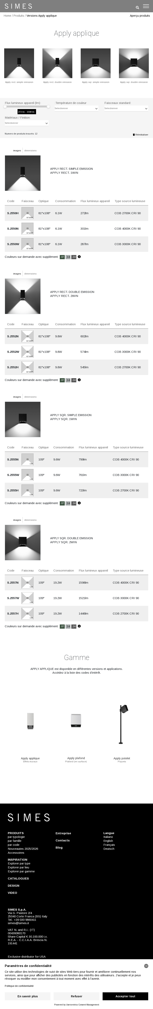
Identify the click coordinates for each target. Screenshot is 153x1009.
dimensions (30, 150)
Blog (59, 847)
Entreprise (63, 833)
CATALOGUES (18, 878)
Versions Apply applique (41, 15)
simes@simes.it (18, 923)
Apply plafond (76, 758)
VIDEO (12, 892)
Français (109, 844)
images (17, 150)
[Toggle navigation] (146, 6)
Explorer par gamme (21, 871)
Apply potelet (122, 758)
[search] (137, 7)
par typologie (16, 836)
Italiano (108, 836)
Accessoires (16, 852)
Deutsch (108, 848)
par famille (14, 840)
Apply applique (30, 758)
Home (7, 15)
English (108, 840)
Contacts (63, 840)
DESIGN (13, 885)
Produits (19, 15)
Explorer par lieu (18, 867)
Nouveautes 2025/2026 (23, 848)
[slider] (5, 106)
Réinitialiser (141, 134)
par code (13, 844)
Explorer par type (19, 863)
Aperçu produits (140, 15)
